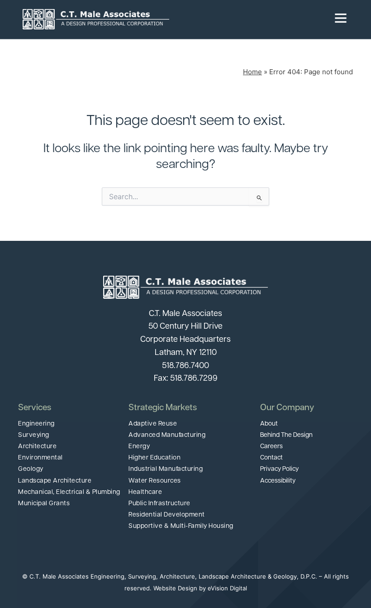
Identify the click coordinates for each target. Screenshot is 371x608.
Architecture (37, 446)
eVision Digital (227, 588)
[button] (258, 19)
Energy (139, 446)
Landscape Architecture (54, 481)
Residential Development (166, 515)
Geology (30, 469)
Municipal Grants (44, 503)
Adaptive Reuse (152, 424)
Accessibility (277, 481)
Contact (271, 458)
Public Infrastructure (159, 503)
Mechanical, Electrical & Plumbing (69, 492)
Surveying (33, 435)
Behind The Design (286, 435)
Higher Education (154, 458)
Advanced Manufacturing (166, 435)
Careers (271, 446)
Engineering (36, 424)
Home (252, 71)
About (269, 424)
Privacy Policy (279, 469)
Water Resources (154, 481)
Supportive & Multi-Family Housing (180, 526)
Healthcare (145, 492)
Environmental (40, 458)
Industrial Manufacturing (165, 469)
